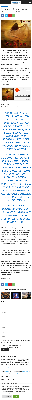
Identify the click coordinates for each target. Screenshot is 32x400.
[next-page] (17, 304)
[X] (6, 15)
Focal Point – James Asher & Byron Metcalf (5, 300)
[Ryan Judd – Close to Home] (26, 295)
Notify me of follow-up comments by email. (13, 345)
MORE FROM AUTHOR (21, 289)
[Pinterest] (10, 15)
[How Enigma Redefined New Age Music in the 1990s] (16, 295)
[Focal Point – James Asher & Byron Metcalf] (5, 295)
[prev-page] (15, 304)
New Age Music (4, 6)
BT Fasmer (4, 11)
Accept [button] (16, 396)
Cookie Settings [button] (7, 396)
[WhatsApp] (13, 15)
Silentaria (7, 278)
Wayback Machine (5, 367)
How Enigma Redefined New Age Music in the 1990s (15, 300)
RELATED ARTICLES (10, 289)
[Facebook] (2, 15)
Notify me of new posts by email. (10, 347)
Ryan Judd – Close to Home (26, 300)
